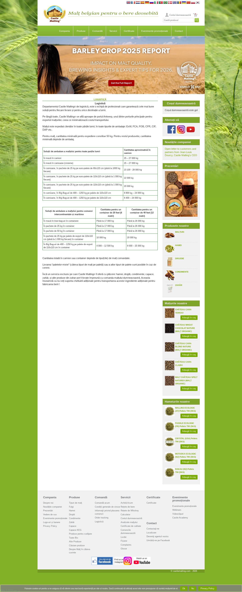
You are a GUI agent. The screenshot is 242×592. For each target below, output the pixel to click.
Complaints (126, 545)
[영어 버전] (198, 2)
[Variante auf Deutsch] (147, 2)
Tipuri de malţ (75, 503)
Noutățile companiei (52, 507)
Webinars (176, 510)
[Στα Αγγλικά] (175, 2)
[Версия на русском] (152, 2)
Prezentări (48, 510)
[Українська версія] (184, 2)
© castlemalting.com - (184, 571)
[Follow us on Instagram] (181, 126)
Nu (193, 588)
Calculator (125, 514)
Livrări (123, 537)
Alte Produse (75, 541)
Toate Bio (73, 538)
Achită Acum (127, 503)
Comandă (97, 31)
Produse (81, 31)
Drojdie (179, 258)
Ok (184, 588)
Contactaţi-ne (153, 528)
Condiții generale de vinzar (107, 507)
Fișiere (124, 541)
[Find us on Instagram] (123, 558)
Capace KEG (75, 530)
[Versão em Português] (161, 2)
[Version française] (133, 2)
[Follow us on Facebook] (171, 126)
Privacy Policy (50, 526)
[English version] (129, 2)
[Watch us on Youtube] (142, 558)
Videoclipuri (177, 514)
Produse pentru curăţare (80, 534)
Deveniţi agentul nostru (157, 536)
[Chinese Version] (188, 2)
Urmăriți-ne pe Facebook (158, 540)
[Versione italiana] (156, 2)
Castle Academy (180, 517)
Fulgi (71, 507)
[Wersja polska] (193, 2)
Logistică (99, 521)
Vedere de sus (50, 514)
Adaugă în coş (189, 317)
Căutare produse (77, 545)
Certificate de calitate (131, 526)
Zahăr (178, 285)
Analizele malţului (129, 522)
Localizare (151, 532)
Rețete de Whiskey (130, 510)
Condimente (181, 272)
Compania (64, 31)
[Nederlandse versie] (138, 2)
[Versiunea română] (179, 2)
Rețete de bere (128, 507)
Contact (179, 31)
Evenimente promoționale (154, 31)
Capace (72, 526)
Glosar (124, 548)
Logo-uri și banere (51, 522)
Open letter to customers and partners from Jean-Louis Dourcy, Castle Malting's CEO (181, 152)
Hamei (178, 245)
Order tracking (101, 517)
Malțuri (179, 232)
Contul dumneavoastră (180, 15)
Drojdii (72, 514)
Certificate (129, 31)
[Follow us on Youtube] (190, 126)
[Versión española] (142, 2)
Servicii (113, 31)
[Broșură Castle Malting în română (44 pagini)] (181, 172)
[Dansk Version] (170, 2)
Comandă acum (102, 503)
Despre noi (48, 503)
